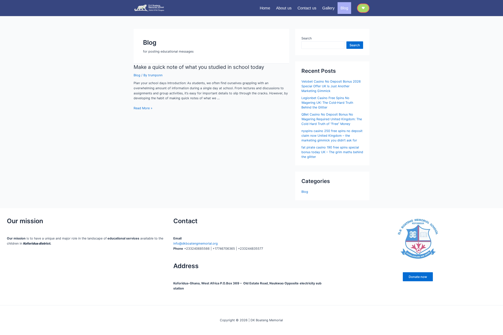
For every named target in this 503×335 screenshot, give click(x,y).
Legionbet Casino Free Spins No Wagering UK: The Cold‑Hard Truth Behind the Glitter (327, 102)
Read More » (143, 108)
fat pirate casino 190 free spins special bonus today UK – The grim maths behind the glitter (332, 152)
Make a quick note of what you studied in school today (199, 67)
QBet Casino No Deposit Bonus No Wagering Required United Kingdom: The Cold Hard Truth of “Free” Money (331, 119)
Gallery (328, 8)
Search (306, 38)
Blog (344, 8)
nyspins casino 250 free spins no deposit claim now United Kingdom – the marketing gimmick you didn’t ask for (332, 135)
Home (265, 8)
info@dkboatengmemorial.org (195, 243)
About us (284, 8)
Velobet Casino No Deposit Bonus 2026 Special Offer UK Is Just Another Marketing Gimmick (331, 86)
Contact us (306, 8)
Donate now (418, 277)
